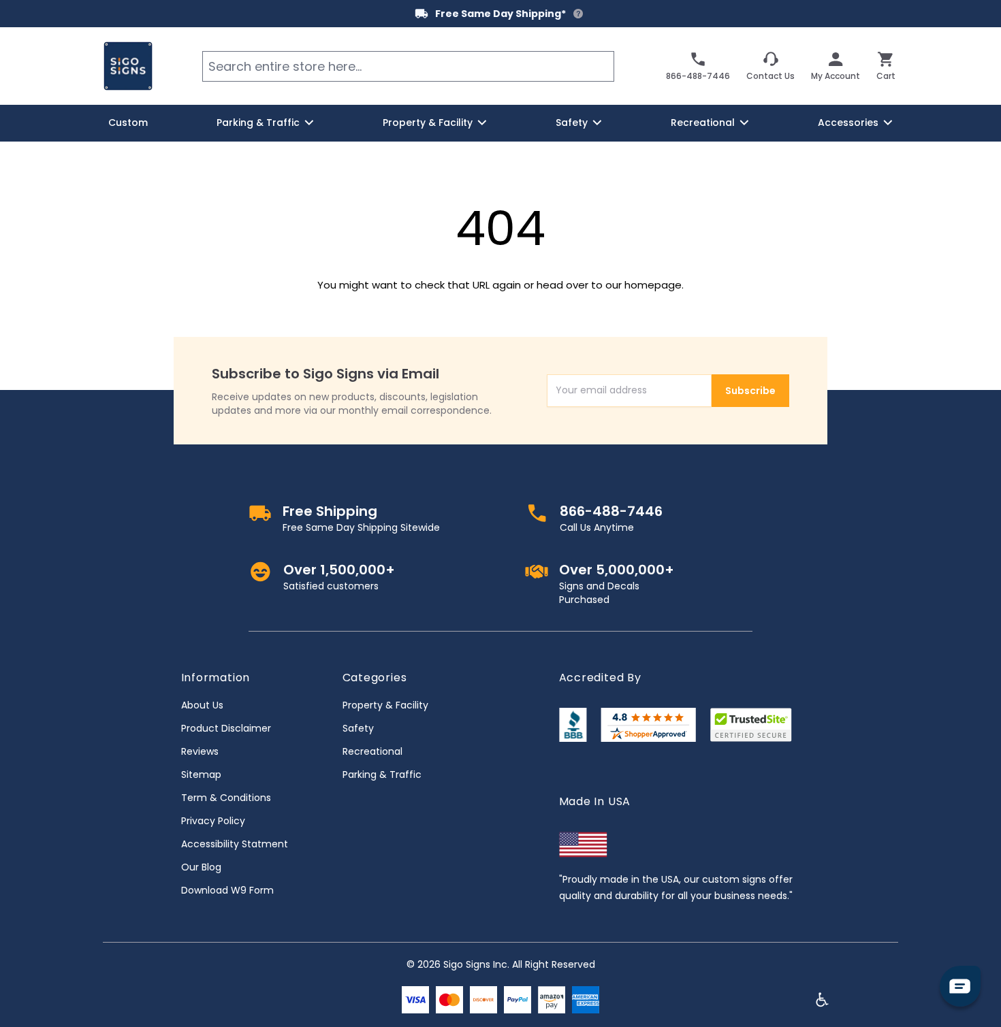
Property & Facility (385, 705)
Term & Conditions (226, 797)
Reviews (200, 751)
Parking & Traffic (382, 774)
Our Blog (201, 867)
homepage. (654, 285)
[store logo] (128, 66)
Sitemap (201, 774)
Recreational (372, 751)
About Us (202, 705)
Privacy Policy (213, 821)
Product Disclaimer (226, 728)
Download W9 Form (227, 890)
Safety (358, 728)
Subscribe (750, 390)
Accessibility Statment (234, 844)
